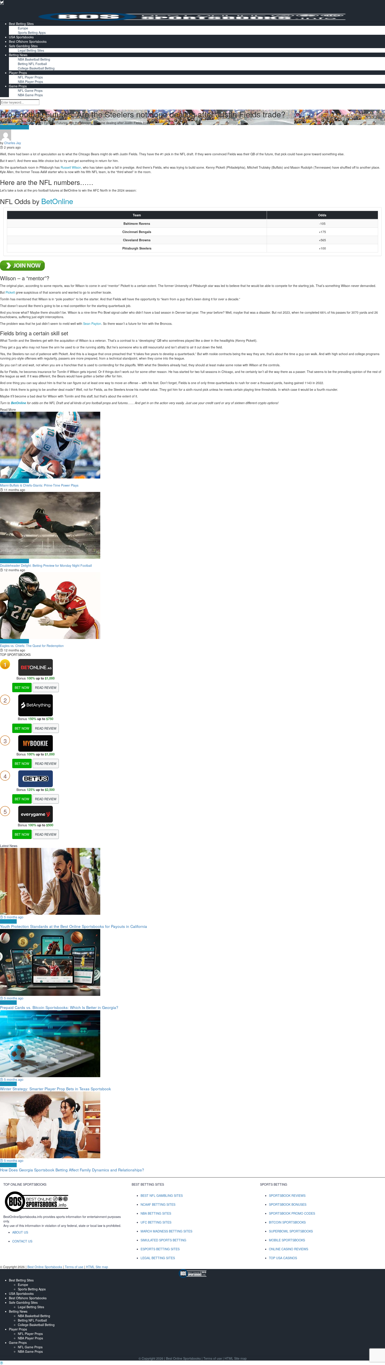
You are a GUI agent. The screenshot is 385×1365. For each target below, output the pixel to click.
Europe (23, 28)
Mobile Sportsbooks (287, 1240)
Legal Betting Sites (31, 50)
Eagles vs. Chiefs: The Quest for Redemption (32, 645)
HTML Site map (97, 1267)
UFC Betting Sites (156, 1222)
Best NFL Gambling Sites (162, 1195)
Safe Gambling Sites (23, 46)
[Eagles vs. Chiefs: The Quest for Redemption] (192, 605)
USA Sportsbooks (21, 37)
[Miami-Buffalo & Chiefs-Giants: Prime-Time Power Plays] (192, 445)
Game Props (18, 86)
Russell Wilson (71, 167)
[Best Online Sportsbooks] (192, 16)
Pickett (10, 292)
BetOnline (57, 201)
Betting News (18, 55)
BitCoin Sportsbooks (287, 1222)
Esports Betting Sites (160, 1249)
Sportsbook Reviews (287, 1195)
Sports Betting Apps (32, 32)
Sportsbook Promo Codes (292, 1213)
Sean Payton (92, 323)
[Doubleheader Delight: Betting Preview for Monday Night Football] (192, 525)
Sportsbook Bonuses (287, 1204)
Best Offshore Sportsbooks (28, 41)
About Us (20, 1232)
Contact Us (22, 1241)
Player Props (18, 72)
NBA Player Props (30, 81)
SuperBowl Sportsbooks (291, 1231)
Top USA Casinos (283, 1258)
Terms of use (74, 1267)
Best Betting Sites (21, 23)
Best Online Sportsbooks (17, 123)
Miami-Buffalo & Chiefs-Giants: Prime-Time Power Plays (39, 485)
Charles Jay (12, 143)
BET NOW (22, 687)
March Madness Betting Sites (166, 1231)
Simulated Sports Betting (163, 1240)
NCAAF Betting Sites (158, 1204)
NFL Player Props (30, 77)
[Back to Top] (1, 1363)
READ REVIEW (45, 687)
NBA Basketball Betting (34, 59)
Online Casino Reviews (288, 1249)
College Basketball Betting (36, 68)
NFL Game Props (30, 90)
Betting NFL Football (32, 63)
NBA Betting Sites (156, 1213)
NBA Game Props (30, 95)
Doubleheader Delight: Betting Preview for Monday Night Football (46, 565)
